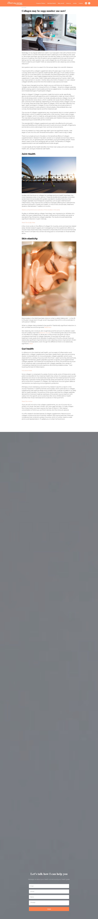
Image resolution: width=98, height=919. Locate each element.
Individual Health (51, 3)
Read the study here (28, 222)
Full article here (27, 370)
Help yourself (61, 3)
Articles (75, 3)
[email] (86, 3)
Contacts (81, 3)
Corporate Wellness (40, 3)
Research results (44, 333)
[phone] (89, 3)
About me (68, 3)
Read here (47, 327)
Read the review (27, 401)
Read (31, 343)
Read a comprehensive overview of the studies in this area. (41, 210)
